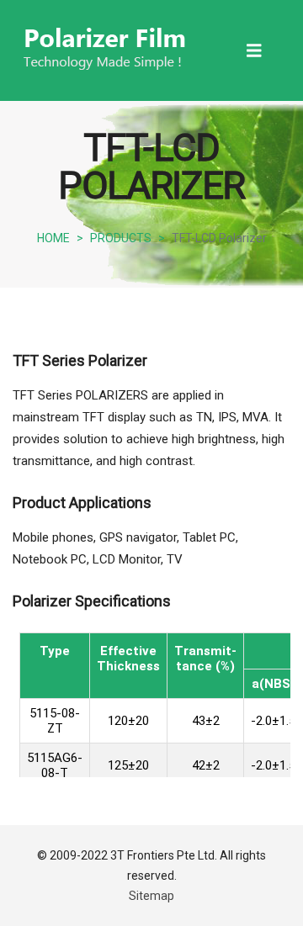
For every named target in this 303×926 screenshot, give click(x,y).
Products (121, 238)
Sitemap (151, 895)
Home (53, 238)
